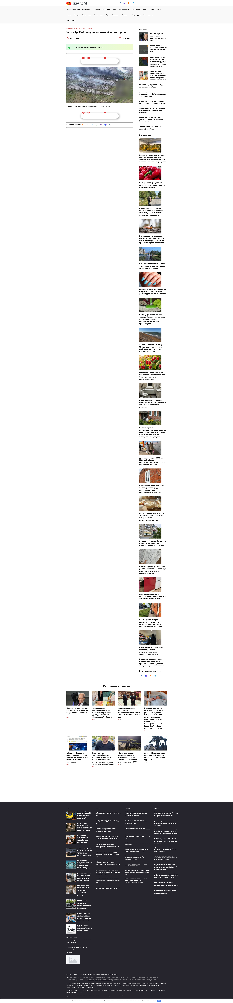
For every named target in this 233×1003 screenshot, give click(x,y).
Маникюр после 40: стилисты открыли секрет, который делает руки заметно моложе (152, 291)
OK (159, 1000)
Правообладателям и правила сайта (79, 940)
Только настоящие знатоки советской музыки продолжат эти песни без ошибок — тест (107, 846)
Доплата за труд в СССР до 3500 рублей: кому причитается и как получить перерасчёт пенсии (152, 461)
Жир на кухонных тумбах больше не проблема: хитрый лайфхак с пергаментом (152, 596)
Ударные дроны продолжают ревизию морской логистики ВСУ (158, 48)
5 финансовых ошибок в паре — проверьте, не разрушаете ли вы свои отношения (152, 266)
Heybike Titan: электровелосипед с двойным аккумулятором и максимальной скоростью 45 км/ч (84, 865)
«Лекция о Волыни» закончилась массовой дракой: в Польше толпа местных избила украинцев (77, 757)
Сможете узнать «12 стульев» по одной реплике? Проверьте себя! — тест (108, 821)
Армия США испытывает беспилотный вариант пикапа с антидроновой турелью (155, 756)
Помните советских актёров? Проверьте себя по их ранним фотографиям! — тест (106, 830)
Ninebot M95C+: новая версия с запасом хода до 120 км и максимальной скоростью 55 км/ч (84, 827)
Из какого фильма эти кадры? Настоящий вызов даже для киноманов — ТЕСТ (135, 857)
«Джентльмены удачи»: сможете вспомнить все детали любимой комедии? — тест (107, 838)
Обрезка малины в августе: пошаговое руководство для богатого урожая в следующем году (152, 375)
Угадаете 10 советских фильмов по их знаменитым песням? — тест (108, 887)
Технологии (71, 20)
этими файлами (151, 1000)
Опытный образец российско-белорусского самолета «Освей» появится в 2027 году (129, 712)
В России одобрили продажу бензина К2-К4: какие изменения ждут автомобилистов (84, 877)
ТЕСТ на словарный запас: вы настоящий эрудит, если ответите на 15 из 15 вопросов (152, 128)
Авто (159, 9)
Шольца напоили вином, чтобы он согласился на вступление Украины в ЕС (158, 36)
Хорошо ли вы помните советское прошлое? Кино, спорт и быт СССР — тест (108, 813)
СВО (114, 9)
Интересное (86, 15)
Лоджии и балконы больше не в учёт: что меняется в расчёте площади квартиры (152, 543)
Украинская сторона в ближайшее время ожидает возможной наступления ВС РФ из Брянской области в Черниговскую (158, 62)
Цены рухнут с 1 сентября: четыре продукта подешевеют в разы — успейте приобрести (151, 651)
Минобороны (124, 9)
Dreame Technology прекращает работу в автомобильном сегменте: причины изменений (84, 815)
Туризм (69, 952)
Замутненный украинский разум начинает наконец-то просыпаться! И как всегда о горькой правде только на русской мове (103, 758)
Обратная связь (71, 937)
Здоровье (116, 15)
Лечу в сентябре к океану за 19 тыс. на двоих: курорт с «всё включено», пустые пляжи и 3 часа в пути (152, 348)
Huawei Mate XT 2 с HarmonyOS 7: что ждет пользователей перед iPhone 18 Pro (151, 119)
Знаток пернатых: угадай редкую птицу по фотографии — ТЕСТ (136, 850)
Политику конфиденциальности (99, 980)
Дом (139, 15)
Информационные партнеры (76, 947)
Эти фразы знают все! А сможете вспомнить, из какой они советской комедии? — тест (108, 872)
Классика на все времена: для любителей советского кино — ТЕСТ (137, 829)
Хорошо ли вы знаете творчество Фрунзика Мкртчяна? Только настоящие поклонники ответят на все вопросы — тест (108, 863)
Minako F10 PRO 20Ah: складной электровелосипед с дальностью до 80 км (84, 929)
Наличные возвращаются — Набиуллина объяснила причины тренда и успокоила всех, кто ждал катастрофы (152, 662)
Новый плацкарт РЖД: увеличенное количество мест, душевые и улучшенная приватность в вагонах (83, 890)
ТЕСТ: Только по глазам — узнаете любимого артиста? (136, 865)
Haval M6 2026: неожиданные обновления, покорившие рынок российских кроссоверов (84, 904)
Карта (97, 9)
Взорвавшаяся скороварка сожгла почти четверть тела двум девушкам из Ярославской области (158, 75)
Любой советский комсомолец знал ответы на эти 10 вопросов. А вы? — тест (108, 880)
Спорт (76, 15)
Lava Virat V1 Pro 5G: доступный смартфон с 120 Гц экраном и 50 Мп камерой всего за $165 (152, 86)
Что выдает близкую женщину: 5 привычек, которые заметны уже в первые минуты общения (150, 623)
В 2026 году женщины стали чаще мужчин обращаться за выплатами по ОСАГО (82, 840)
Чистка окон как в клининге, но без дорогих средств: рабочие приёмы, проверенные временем (152, 489)
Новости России (72, 950)
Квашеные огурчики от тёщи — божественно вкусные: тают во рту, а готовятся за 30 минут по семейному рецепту (152, 158)
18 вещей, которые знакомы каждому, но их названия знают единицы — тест (136, 821)
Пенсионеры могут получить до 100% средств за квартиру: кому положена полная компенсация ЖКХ (152, 570)
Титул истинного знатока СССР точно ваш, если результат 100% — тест (107, 854)
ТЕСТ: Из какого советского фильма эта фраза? (137, 843)
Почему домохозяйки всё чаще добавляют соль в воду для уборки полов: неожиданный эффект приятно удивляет (152, 319)
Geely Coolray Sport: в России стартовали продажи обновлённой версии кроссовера (84, 852)
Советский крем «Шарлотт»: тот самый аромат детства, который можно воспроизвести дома (152, 516)
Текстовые (136, 9)
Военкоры (86, 9)
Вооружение (99, 15)
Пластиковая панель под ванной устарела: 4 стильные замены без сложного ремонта (152, 403)
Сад (133, 15)
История (125, 15)
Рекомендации (71, 942)
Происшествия (149, 15)
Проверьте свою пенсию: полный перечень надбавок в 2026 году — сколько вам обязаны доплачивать (152, 211)
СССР (145, 9)
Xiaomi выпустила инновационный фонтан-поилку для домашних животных (152, 110)
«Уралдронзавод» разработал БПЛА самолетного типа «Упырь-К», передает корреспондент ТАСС (127, 757)
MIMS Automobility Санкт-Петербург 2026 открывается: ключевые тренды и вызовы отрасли (84, 917)
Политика (106, 9)
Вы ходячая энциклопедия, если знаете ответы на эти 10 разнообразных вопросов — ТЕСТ (136, 880)
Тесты (152, 9)
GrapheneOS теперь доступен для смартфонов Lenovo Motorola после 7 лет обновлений (152, 94)
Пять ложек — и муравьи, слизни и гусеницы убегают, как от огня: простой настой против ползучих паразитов (151, 239)
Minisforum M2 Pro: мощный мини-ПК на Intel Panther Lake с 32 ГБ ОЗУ (152, 102)
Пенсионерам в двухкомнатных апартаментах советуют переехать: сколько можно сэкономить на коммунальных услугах (152, 432)
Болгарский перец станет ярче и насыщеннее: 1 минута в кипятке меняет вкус (152, 185)
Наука (69, 15)
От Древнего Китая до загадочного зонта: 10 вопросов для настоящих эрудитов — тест (137, 872)
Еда (107, 15)
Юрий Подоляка (73, 9)
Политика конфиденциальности (77, 945)
